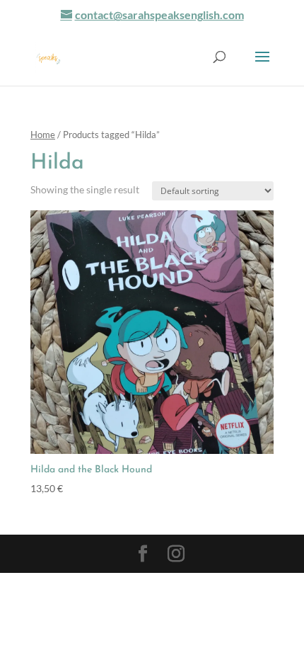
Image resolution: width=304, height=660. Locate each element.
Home (42, 134)
